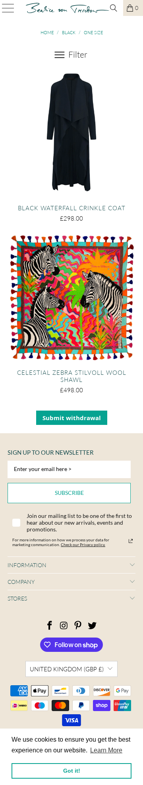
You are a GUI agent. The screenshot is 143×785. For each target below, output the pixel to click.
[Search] (113, 8)
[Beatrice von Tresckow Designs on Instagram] (64, 625)
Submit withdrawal (72, 418)
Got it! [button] (71, 771)
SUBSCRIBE (69, 492)
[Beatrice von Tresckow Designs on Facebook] (50, 625)
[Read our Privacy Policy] (130, 541)
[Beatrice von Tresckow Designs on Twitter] (93, 625)
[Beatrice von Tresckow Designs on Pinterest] (78, 625)
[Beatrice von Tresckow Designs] (67, 8)
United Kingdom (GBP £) (67, 669)
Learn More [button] (106, 750)
